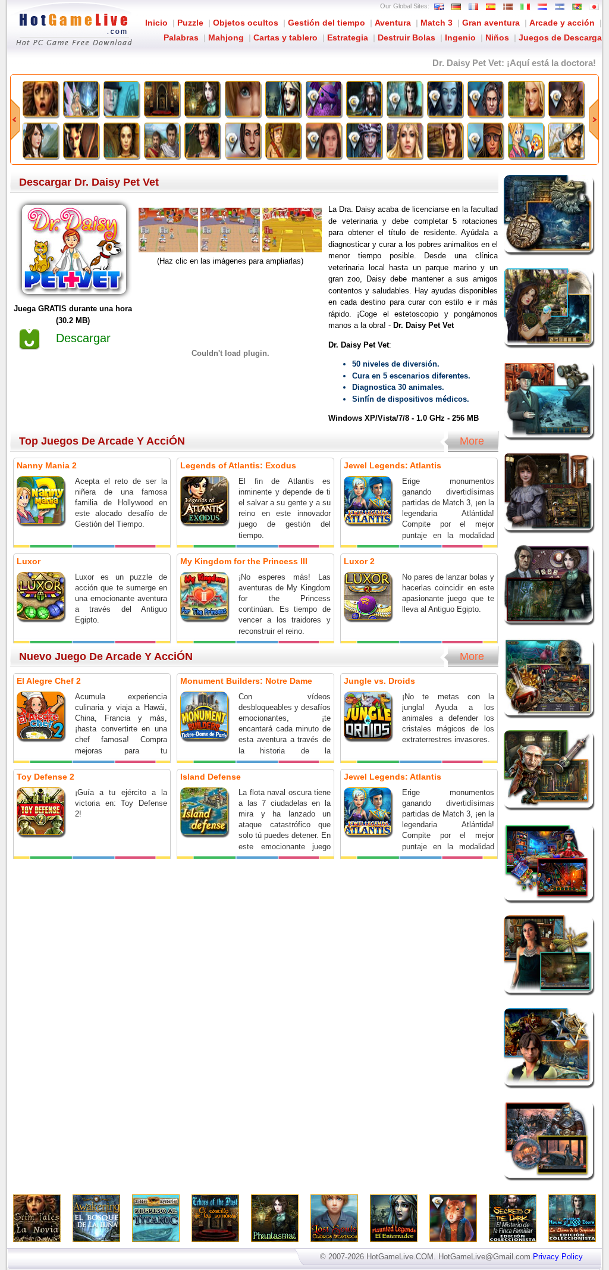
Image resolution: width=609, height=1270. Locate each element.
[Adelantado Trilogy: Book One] (566, 140)
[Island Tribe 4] (283, 140)
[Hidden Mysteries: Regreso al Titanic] (121, 99)
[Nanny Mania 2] (526, 140)
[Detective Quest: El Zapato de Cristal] (404, 140)
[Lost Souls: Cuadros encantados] (242, 99)
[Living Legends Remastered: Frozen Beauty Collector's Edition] (445, 99)
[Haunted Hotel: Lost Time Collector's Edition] (364, 140)
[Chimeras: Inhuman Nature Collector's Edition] (566, 99)
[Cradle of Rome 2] (162, 140)
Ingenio (460, 37)
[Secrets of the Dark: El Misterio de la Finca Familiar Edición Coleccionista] (364, 99)
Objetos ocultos (245, 22)
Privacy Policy (558, 1256)
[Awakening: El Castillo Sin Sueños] (40, 140)
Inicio (156, 22)
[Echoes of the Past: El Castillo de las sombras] (162, 99)
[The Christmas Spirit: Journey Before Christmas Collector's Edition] (323, 99)
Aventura (393, 22)
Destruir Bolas (406, 37)
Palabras (181, 37)
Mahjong (226, 37)
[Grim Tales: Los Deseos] (526, 99)
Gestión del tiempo (326, 22)
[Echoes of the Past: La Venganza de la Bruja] (121, 140)
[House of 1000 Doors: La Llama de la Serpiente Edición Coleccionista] (404, 99)
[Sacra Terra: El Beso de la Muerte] (81, 140)
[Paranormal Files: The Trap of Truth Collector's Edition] (242, 140)
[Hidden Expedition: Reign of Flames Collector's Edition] (485, 140)
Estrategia (347, 37)
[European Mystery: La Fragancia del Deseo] (445, 140)
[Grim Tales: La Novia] (40, 99)
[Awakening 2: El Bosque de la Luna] (81, 99)
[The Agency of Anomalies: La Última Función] (202, 140)
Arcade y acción (562, 22)
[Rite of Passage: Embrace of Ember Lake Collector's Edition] (323, 140)
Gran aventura (491, 22)
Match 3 (436, 22)
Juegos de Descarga (560, 37)
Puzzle (190, 22)
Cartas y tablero (285, 37)
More (472, 441)
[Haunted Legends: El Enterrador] (283, 99)
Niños (497, 37)
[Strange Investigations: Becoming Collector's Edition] (485, 99)
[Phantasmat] (202, 99)
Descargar (83, 338)
